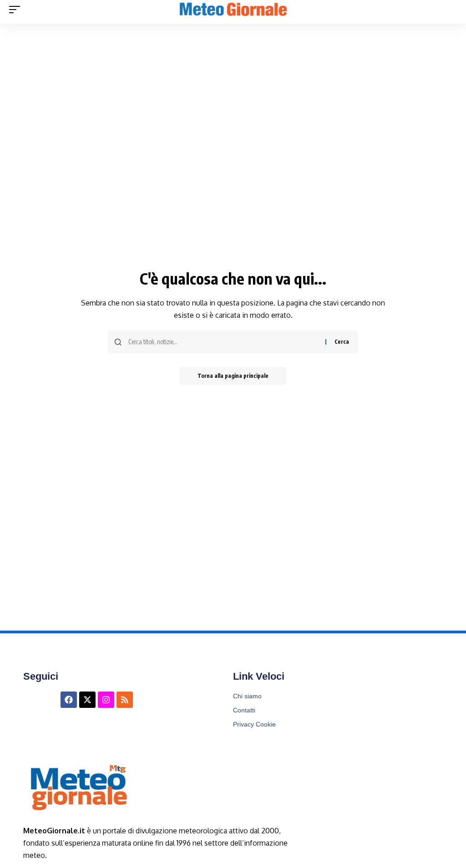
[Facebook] (69, 700)
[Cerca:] (223, 342)
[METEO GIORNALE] (233, 9)
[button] (17, 9)
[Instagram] (106, 700)
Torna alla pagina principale (233, 375)
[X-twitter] (87, 700)
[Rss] (124, 700)
